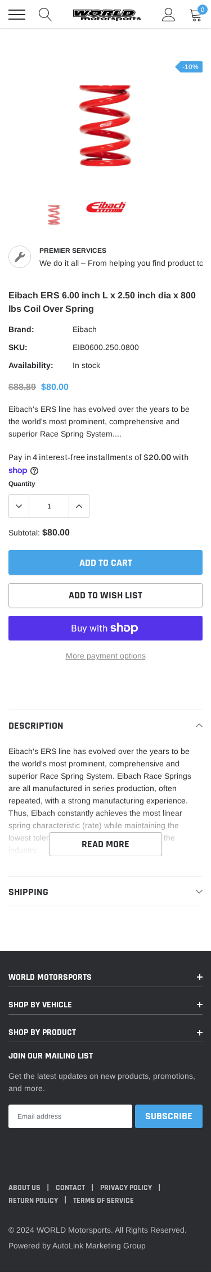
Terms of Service (103, 1201)
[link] (54, 214)
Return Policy (34, 1201)
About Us (25, 1188)
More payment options (106, 655)
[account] (169, 14)
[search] (45, 15)
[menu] (16, 14)
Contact (71, 1188)
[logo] (107, 15)
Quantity (21, 484)
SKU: (18, 347)
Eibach (85, 329)
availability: (30, 365)
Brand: (21, 329)
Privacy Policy (127, 1188)
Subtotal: (24, 532)
